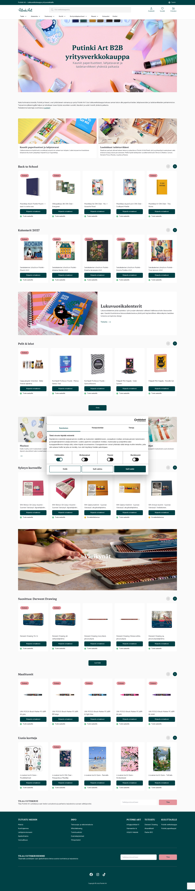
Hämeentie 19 (132, 828)
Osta (97, 407)
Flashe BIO (149, 832)
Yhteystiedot (76, 840)
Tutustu (104, 322)
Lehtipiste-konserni (25, 832)
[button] (42, 819)
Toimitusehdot (76, 832)
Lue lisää (97, 663)
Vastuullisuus (23, 840)
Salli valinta (97, 469)
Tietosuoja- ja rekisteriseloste (82, 824)
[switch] (85, 459)
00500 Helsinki (132, 832)
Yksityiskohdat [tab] (97, 428)
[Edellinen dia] (168, 166)
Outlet (115, 16)
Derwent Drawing (151, 824)
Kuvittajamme (23, 828)
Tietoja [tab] (131, 428)
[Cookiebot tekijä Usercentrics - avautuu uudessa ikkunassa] (136, 420)
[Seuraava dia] (175, 166)
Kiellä (65, 469)
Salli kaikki (130, 469)
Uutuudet (105, 16)
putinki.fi (47, 107)
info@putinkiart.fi (133, 824)
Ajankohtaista (23, 836)
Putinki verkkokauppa (169, 824)
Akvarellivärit (149, 828)
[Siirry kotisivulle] (25, 9)
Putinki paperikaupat (168, 828)
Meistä (20, 824)
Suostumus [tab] (63, 428)
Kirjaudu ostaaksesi (33, 211)
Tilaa (168, 802)
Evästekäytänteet (77, 836)
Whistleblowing (76, 828)
